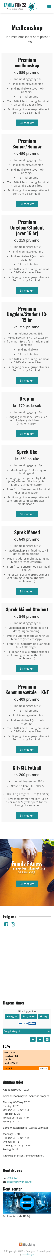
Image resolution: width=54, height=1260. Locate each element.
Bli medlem (27, 123)
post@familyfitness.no (19, 1181)
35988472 (12, 1178)
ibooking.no (28, 1254)
